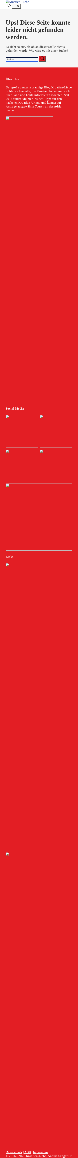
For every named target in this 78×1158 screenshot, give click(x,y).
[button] (9, 5)
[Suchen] (42, 59)
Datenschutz (14, 1152)
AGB (27, 1152)
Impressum (40, 1152)
